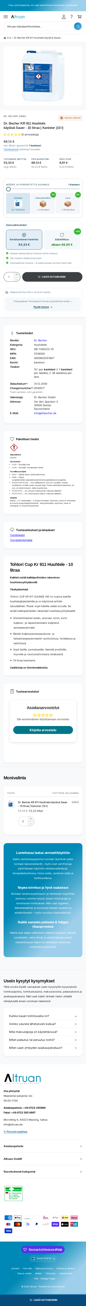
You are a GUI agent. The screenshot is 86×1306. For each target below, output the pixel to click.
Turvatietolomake (21, 540)
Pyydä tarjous (41, 307)
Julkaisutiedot (65, 1273)
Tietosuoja (50, 1273)
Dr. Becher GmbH (15, 116)
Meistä (38, 1273)
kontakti (15, 1268)
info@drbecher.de (45, 413)
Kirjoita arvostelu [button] (43, 730)
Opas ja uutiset (24, 1273)
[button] (6, 17)
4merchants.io (58, 1286)
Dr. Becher (40, 340)
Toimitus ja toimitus (65, 1268)
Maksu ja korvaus (44, 1268)
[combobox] (43, 26)
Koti (9, 37)
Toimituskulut (11, 149)
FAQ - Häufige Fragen (44, 1278)
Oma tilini (27, 1268)
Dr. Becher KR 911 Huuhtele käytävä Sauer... (38, 37)
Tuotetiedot (17, 535)
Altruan (33, 1286)
